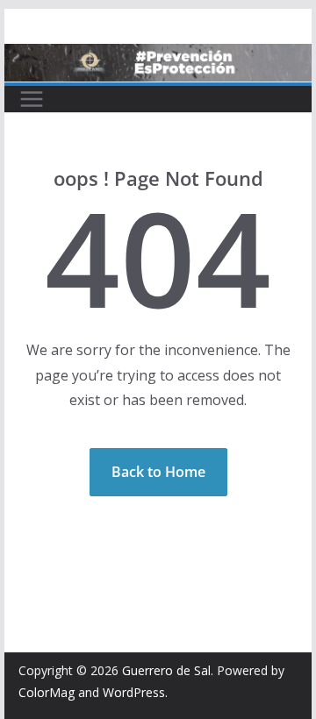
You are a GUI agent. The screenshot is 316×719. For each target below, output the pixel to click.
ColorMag (46, 692)
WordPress (134, 692)
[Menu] (31, 99)
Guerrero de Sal (166, 670)
